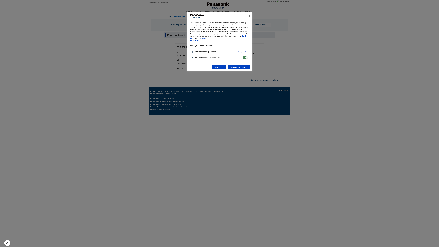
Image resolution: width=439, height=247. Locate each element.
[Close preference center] (249, 16)
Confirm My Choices (238, 67)
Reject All (219, 67)
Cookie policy (194, 40)
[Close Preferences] (7, 243)
